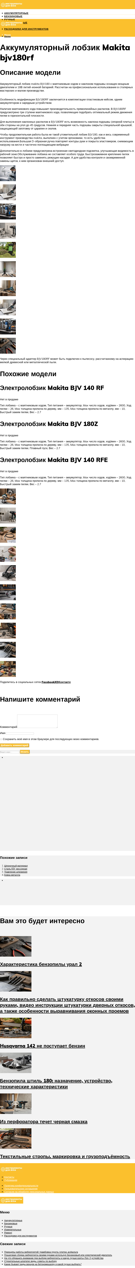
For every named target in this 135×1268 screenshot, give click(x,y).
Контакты (9, 1176)
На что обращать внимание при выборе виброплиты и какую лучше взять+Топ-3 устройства (53, 1258)
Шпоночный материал (16, 865)
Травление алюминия (15, 871)
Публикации (10, 1180)
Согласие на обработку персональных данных (29, 1191)
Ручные (8, 1226)
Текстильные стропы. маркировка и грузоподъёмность (65, 1156)
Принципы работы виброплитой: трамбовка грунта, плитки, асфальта (41, 1251)
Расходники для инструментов (26, 28)
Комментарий (8, 727)
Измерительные (12, 1229)
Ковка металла (12, 874)
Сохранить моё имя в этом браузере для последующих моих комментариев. (51, 739)
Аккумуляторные (16, 13)
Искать (25, 751)
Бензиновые (13, 16)
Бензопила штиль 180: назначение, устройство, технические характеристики (56, 1083)
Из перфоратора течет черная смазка (43, 1121)
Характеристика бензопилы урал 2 (41, 964)
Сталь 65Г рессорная (15, 868)
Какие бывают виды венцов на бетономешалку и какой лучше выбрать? (43, 1264)
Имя (2, 733)
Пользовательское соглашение (21, 1188)
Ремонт (8, 1232)
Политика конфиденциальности (21, 1185)
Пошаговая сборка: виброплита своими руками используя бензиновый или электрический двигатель (58, 1254)
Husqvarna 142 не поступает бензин (42, 1046)
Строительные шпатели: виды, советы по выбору (30, 1261)
